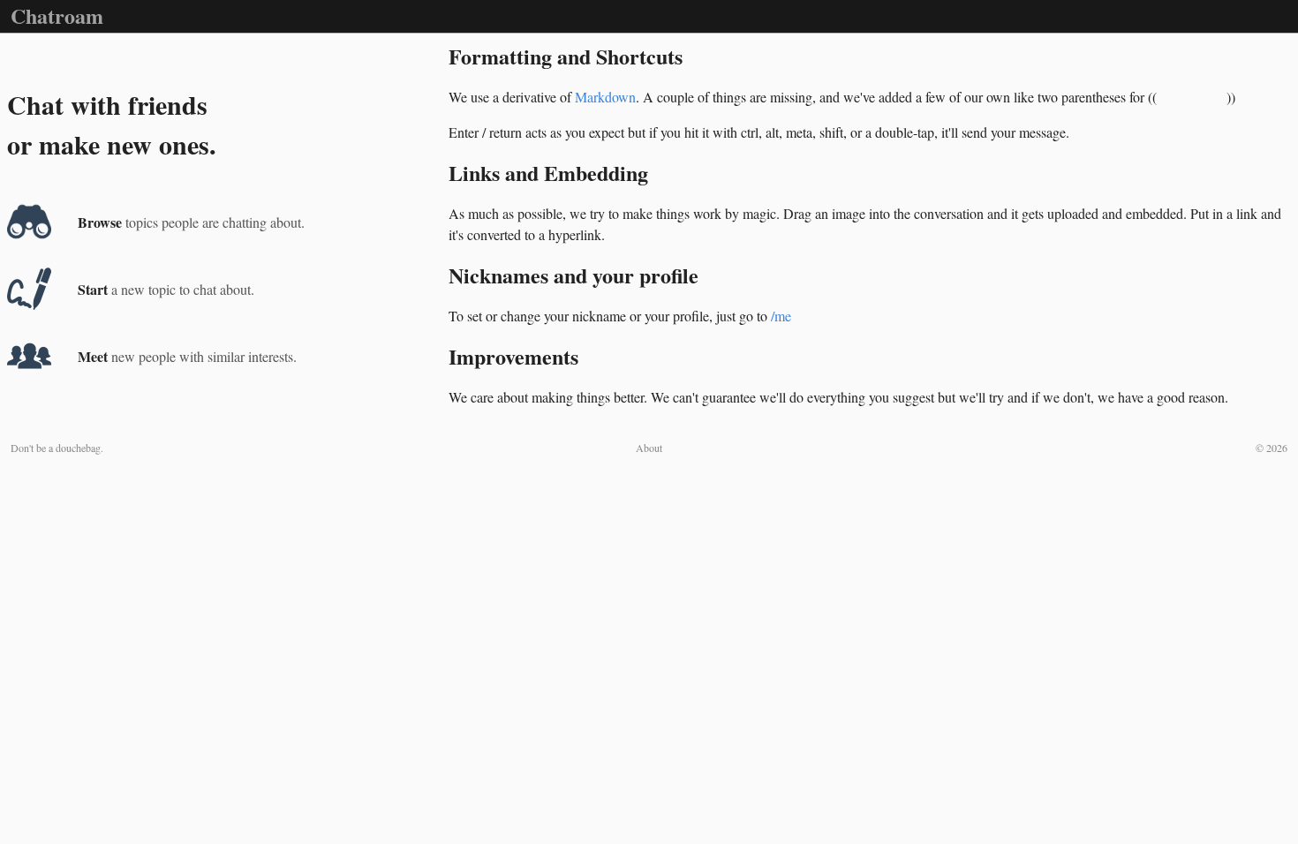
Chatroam (57, 15)
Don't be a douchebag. (57, 448)
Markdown (605, 96)
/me (781, 315)
